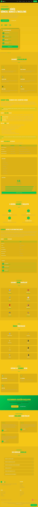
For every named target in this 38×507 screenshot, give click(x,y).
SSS (31, 1)
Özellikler (20, 1)
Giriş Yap (35, 1)
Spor (26, 1)
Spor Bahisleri (4, 166)
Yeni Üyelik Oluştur (23, 406)
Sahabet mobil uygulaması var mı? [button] (19, 471)
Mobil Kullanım (2, 495)
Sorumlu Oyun (21, 494)
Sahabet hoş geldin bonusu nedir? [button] (19, 461)
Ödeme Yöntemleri (5, 168)
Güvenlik (2, 494)
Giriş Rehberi (21, 483)
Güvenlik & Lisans (5, 171)
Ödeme (29, 1)
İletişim (21, 495)
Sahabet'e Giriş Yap (19, 192)
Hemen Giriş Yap (5, 20)
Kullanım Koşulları (22, 493)
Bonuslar (24, 1)
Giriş (17, 1)
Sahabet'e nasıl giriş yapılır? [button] (19, 458)
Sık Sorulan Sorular (5, 173)
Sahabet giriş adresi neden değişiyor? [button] (19, 474)
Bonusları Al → (10, 46)
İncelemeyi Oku (14, 20)
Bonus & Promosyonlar (5, 164)
